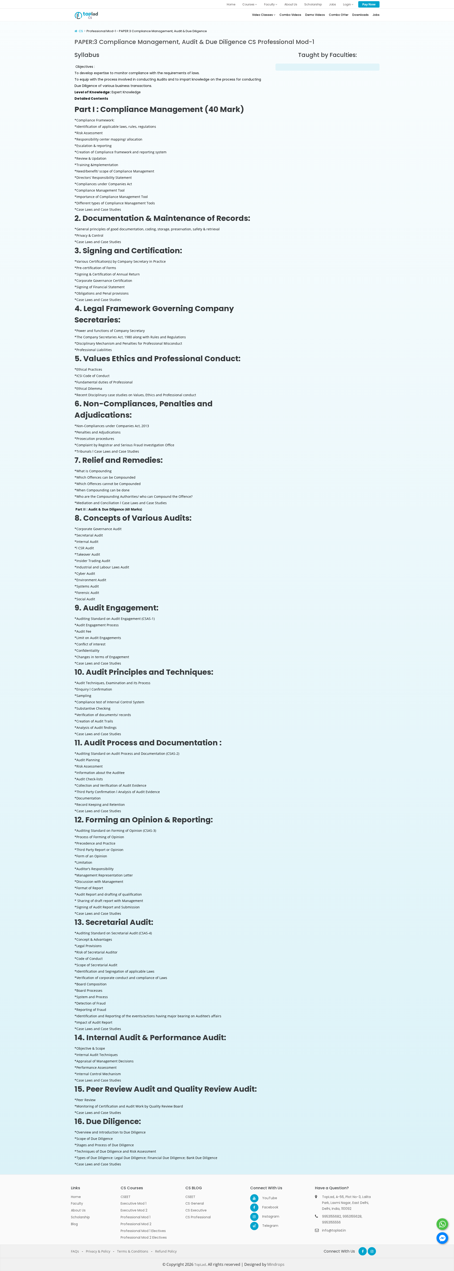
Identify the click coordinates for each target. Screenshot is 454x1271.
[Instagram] (254, 1217)
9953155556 (331, 1222)
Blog (74, 1224)
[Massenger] (442, 1238)
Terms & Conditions (132, 1251)
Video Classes (263, 15)
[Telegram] (254, 1226)
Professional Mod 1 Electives (143, 1230)
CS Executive (196, 1210)
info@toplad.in (334, 1230)
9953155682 (331, 1216)
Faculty (269, 4)
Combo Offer (338, 15)
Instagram (266, 1216)
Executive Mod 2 (134, 1210)
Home (231, 4)
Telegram (266, 1225)
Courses (248, 4)
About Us (290, 4)
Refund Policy (166, 1251)
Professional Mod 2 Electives (144, 1237)
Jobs (332, 4)
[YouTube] (254, 1198)
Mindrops (275, 1264)
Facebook (266, 1207)
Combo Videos (290, 15)
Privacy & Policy (98, 1251)
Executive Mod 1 (133, 1203)
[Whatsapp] (442, 1224)
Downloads (360, 15)
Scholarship (313, 4)
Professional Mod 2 (136, 1224)
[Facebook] (254, 1207)
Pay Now (368, 4)
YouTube (266, 1198)
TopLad (200, 1264)
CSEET (126, 1196)
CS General (194, 1203)
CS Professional (198, 1217)
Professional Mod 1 (135, 1217)
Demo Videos (315, 15)
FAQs (75, 1251)
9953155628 (352, 1216)
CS (81, 31)
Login (347, 4)
